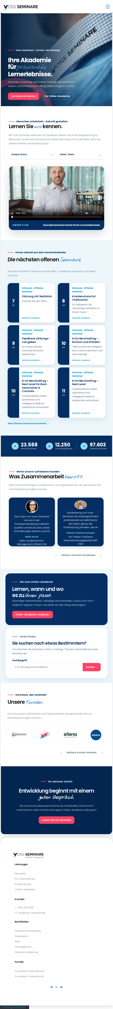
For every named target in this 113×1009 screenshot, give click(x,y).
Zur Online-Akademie (57, 96)
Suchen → (92, 667)
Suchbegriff (19, 660)
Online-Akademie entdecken (32, 614)
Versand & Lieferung (26, 952)
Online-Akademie (25, 889)
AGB (17, 941)
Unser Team (81, 154)
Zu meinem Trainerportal (29, 976)
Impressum (21, 936)
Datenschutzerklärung (28, 931)
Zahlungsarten (23, 947)
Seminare (20, 873)
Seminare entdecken (23, 96)
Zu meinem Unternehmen (29, 971)
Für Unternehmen (25, 879)
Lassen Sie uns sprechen (56, 820)
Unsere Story (32, 154)
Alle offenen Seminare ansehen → (28, 423)
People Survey (23, 884)
